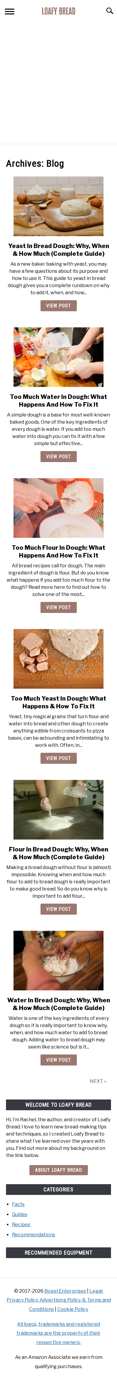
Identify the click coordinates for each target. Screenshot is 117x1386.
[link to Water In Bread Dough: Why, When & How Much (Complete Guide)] (58, 960)
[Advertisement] (58, 82)
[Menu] (9, 12)
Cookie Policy (72, 1309)
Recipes (21, 1224)
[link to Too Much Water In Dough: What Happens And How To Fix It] (58, 357)
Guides (19, 1214)
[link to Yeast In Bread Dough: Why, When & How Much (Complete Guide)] (58, 206)
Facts (18, 1204)
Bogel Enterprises (65, 1291)
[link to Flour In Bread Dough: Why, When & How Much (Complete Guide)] (58, 810)
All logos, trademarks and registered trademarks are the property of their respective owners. (58, 1333)
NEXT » (98, 1081)
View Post (58, 306)
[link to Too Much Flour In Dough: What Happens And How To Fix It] (58, 508)
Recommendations (33, 1235)
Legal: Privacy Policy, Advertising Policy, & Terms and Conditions (59, 1300)
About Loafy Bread (58, 1170)
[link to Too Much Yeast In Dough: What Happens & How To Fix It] (58, 659)
